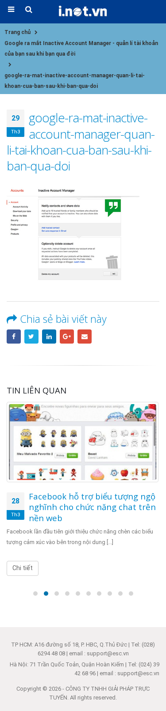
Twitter (31, 336)
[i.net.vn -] (83, 11)
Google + (67, 336)
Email (84, 336)
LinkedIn (49, 336)
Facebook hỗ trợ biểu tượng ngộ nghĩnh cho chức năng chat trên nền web (92, 507)
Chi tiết (22, 567)
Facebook (14, 336)
